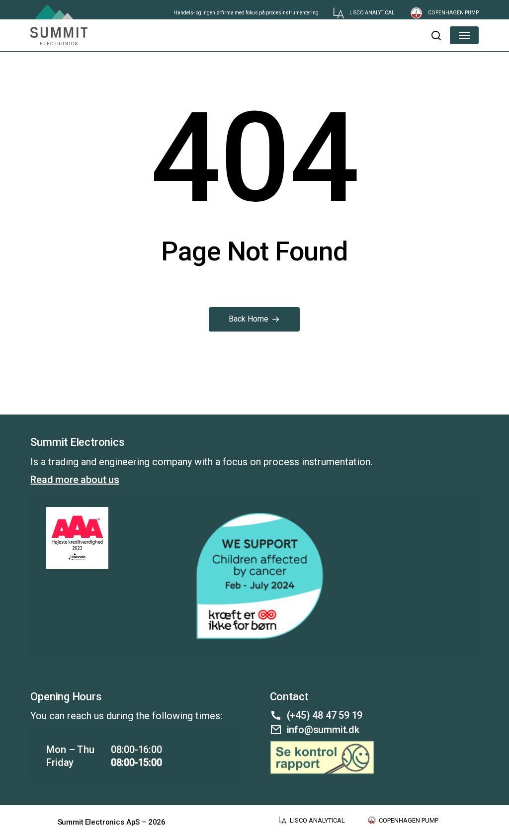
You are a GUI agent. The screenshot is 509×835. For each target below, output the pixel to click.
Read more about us (74, 480)
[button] (435, 35)
